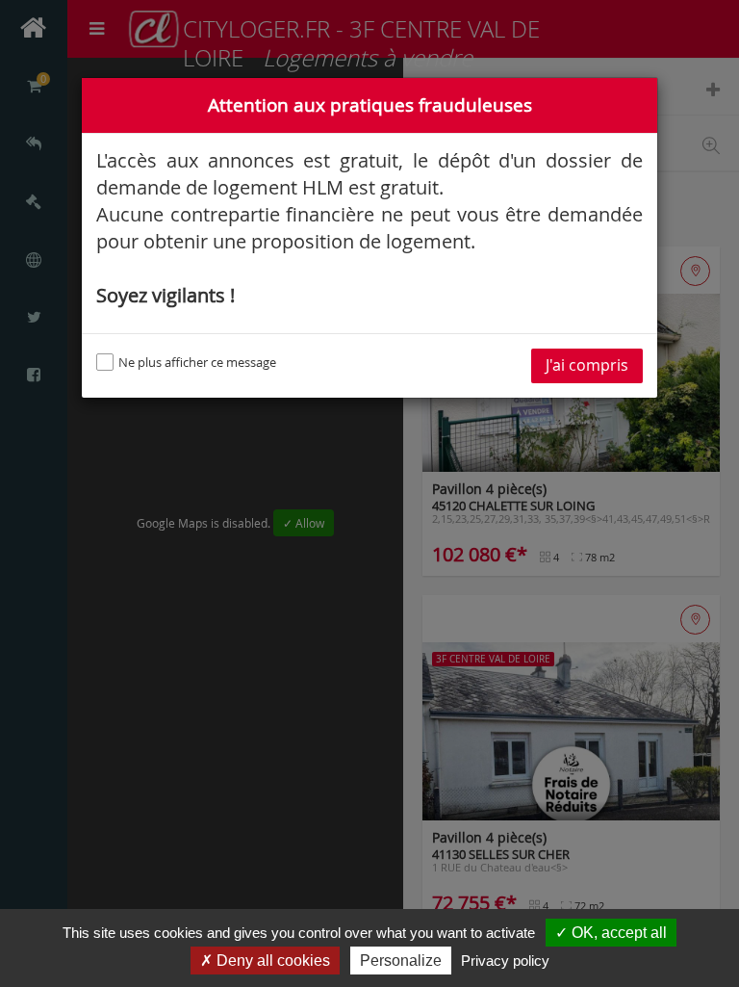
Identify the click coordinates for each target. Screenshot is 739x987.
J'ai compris (587, 365)
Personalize (401, 960)
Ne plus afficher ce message (197, 362)
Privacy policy (505, 960)
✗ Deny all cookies (265, 960)
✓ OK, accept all (611, 932)
